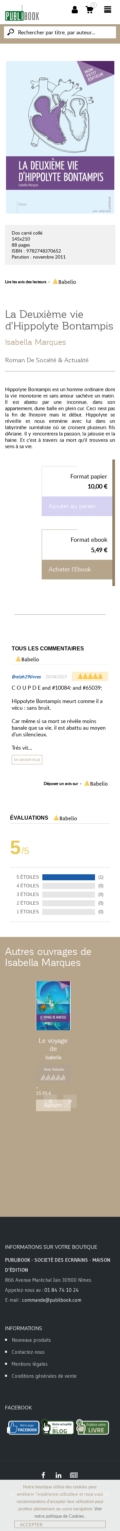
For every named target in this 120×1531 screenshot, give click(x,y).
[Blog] (74, 1475)
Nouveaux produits (31, 1340)
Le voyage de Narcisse (53, 1048)
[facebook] (43, 1475)
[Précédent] (50, 1101)
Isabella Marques (35, 342)
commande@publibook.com (51, 1300)
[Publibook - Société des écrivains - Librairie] (22, 13)
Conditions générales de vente (44, 1376)
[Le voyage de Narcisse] (53, 1005)
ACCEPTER (31, 1525)
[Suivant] (70, 1101)
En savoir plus (27, 759)
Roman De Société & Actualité (47, 360)
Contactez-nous (28, 1352)
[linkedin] (58, 1475)
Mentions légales (30, 1364)
